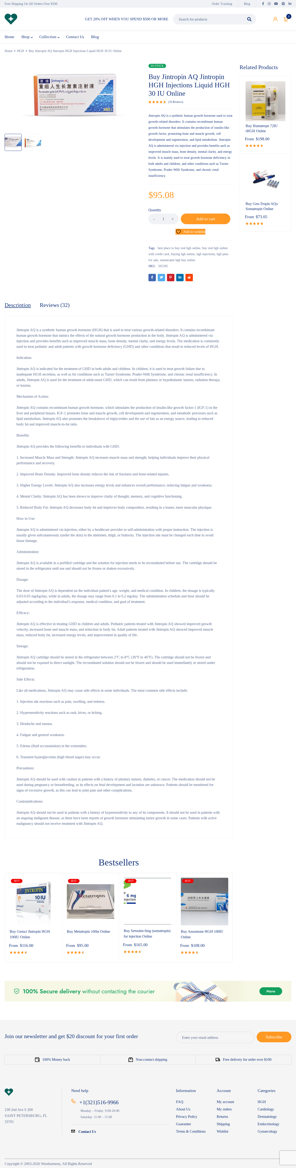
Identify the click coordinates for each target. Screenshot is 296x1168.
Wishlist (222, 1131)
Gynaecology (267, 1131)
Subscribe (274, 1037)
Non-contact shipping (151, 1059)
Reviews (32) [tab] (55, 305)
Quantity (154, 210)
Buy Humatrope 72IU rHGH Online (262, 128)
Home (8, 51)
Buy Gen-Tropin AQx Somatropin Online (262, 206)
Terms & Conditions (191, 1131)
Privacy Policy (186, 1117)
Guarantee (183, 1124)
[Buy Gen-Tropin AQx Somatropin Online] (265, 179)
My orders (224, 1109)
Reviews (175, 102)
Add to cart (205, 219)
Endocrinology (268, 1124)
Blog (247, 4)
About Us (183, 1109)
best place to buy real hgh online (179, 248)
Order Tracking (222, 4)
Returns (222, 1117)
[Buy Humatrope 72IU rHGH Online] (265, 101)
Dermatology (267, 1117)
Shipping (223, 1124)
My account (225, 1102)
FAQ (179, 1102)
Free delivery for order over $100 (247, 1059)
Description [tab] (18, 305)
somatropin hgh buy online (177, 260)
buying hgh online (183, 254)
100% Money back (56, 1059)
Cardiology (266, 1109)
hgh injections (206, 254)
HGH (20, 51)
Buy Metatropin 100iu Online (88, 931)
